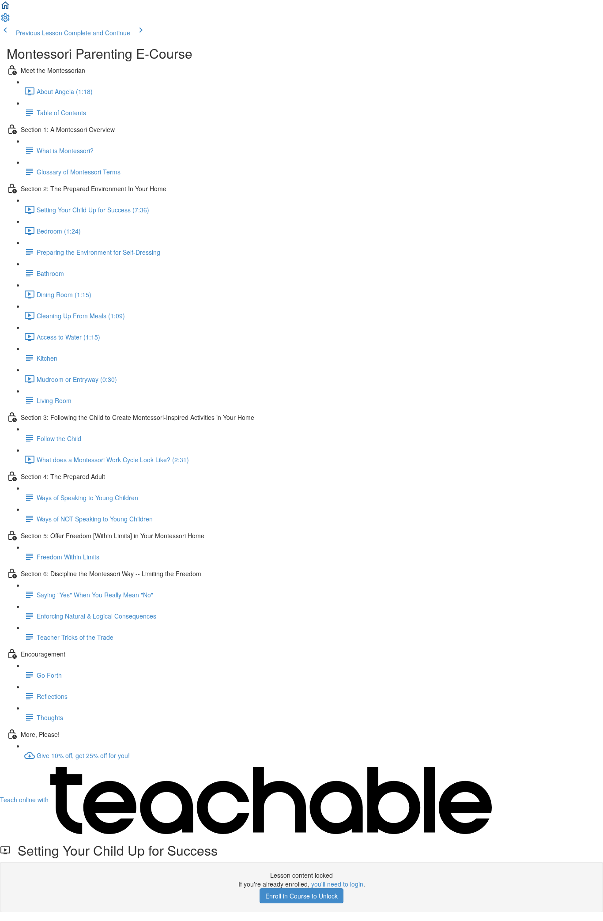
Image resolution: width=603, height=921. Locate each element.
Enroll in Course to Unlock (301, 895)
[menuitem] (5, 20)
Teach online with (25, 799)
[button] (5, 8)
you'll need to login (337, 883)
